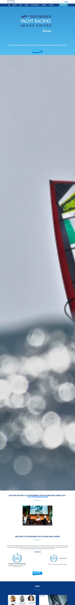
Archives (51, 5)
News (20, 5)
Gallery (27, 5)
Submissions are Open (37, 51)
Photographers (35, 5)
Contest (15, 5)
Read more (37, 573)
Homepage (9, 5)
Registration (63, 5)
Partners (44, 5)
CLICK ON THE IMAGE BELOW (37, 497)
